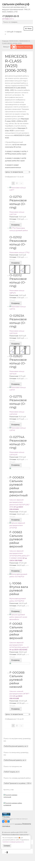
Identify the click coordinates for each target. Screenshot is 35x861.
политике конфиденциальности (13, 842)
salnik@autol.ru (8, 19)
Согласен (7, 846)
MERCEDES (13, 41)
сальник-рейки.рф (15, 4)
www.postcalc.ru (18, 823)
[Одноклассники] (6, 821)
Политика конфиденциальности (15, 835)
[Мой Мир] (8, 821)
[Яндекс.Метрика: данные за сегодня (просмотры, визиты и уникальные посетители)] (6, 817)
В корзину (15, 225)
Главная (5, 41)
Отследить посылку (22, 47)
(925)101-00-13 (10, 16)
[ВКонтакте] (3, 821)
